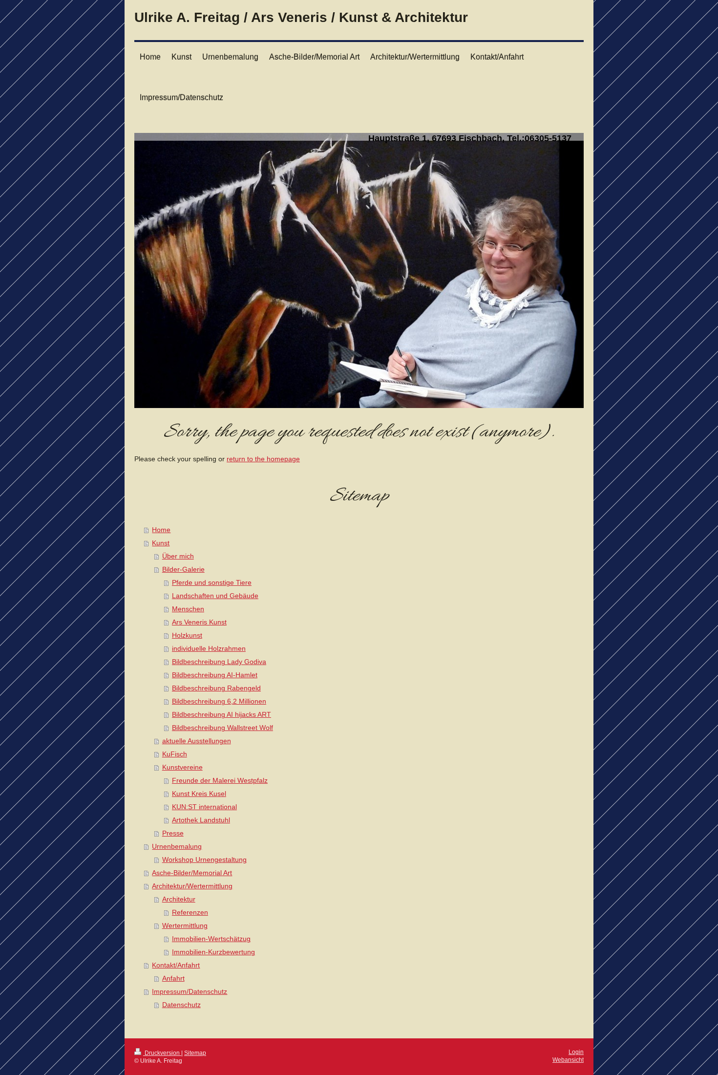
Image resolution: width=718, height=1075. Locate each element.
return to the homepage (263, 459)
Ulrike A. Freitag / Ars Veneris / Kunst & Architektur (301, 17)
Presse (173, 833)
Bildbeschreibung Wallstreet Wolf (222, 727)
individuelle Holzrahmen (209, 648)
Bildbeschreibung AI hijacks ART (221, 714)
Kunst (160, 543)
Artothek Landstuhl (201, 820)
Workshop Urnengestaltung (204, 859)
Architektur (178, 899)
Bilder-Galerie (183, 569)
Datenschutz (181, 1005)
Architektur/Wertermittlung (192, 886)
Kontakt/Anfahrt (176, 965)
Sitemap (195, 1053)
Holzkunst (187, 635)
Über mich (178, 556)
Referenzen (190, 912)
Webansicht (568, 1059)
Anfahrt (173, 978)
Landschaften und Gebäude (215, 596)
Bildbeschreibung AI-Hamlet (214, 675)
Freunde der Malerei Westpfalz (220, 780)
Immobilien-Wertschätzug (211, 939)
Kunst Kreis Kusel (199, 793)
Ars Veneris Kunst (199, 622)
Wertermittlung (185, 925)
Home (161, 530)
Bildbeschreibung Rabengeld (216, 688)
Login (576, 1052)
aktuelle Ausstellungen (196, 741)
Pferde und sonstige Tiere (212, 582)
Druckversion (162, 1053)
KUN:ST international (204, 807)
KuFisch (174, 754)
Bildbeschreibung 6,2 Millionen (219, 701)
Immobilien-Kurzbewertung (213, 952)
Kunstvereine (182, 767)
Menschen (188, 609)
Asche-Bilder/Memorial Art (192, 873)
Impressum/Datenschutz (189, 991)
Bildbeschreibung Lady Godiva (219, 662)
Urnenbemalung (177, 846)
